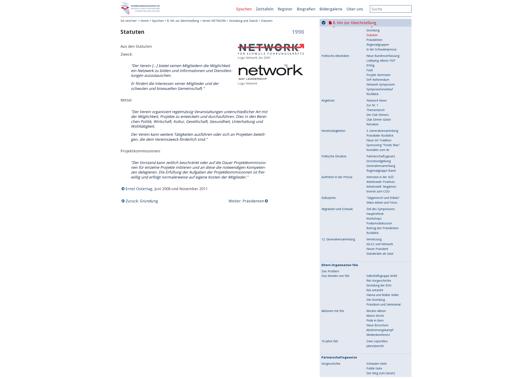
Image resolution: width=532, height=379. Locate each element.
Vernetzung (374, 239)
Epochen (244, 8)
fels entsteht (374, 290)
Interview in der (379, 177)
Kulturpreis (328, 197)
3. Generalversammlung (382, 131)
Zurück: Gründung (142, 200)
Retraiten (372, 124)
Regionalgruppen (377, 44)
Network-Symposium (380, 84)
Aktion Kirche (375, 316)
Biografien (306, 8)
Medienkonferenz (378, 335)
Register (285, 8)
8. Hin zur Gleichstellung (183, 21)
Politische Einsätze (333, 156)
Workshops (374, 218)
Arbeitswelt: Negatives (381, 186)
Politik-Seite (374, 368)
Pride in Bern (375, 320)
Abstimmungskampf (379, 330)
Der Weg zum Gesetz (380, 373)
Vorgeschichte (330, 363)
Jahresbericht (375, 346)
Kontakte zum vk (377, 150)
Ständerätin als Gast (379, 254)
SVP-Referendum (377, 80)
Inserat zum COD (378, 191)
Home (144, 21)
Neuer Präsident (377, 249)
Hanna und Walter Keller (382, 295)
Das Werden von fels (335, 275)
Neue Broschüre (377, 325)
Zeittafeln (264, 8)
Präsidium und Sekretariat (383, 304)
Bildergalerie (330, 8)
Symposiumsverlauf (379, 89)
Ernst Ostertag (139, 188)
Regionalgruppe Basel (381, 170)
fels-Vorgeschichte (378, 280)
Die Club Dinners (377, 115)
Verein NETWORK (214, 21)
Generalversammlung (380, 166)
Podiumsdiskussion (379, 223)
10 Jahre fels (329, 341)
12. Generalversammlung (338, 239)
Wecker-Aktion (376, 311)
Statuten (372, 35)
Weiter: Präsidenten (246, 200)
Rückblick (372, 94)
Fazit (369, 70)
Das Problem (330, 271)
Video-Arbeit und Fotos (381, 202)
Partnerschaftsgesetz (380, 156)
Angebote (328, 100)
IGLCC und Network (379, 244)
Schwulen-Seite (376, 364)
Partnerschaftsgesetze (339, 357)
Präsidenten (374, 40)
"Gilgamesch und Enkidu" (383, 198)
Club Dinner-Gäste (378, 119)
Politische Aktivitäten (335, 55)
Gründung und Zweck (243, 21)
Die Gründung (375, 300)
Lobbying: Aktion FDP (380, 60)
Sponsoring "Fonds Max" (383, 145)
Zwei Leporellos (377, 341)
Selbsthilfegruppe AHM (381, 276)
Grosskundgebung (378, 161)
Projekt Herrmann (378, 75)
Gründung (372, 30)
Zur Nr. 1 (372, 105)
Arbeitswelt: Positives (380, 182)
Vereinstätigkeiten (333, 130)
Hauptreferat (375, 214)
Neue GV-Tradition (378, 140)
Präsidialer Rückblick (379, 135)
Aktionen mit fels (332, 310)
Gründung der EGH (378, 285)
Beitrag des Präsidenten (382, 228)
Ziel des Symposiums (380, 209)
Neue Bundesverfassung (382, 56)
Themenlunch (375, 110)
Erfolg (370, 65)
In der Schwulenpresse (381, 49)
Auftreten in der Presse (336, 177)
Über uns (354, 8)
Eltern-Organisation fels (339, 265)
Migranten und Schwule (337, 209)
